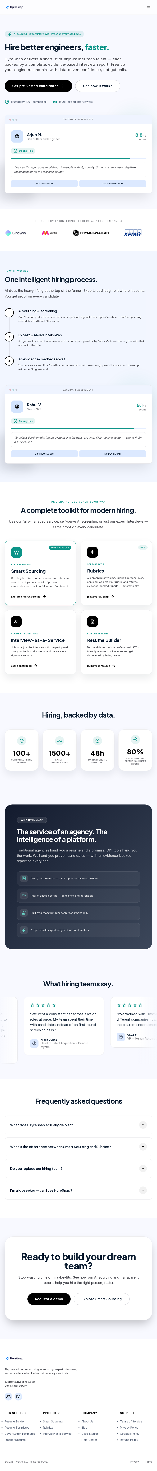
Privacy (134, 1461)
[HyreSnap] (15, 7)
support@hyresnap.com (20, 1381)
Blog (84, 1427)
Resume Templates (17, 1427)
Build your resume (101, 665)
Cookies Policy (129, 1433)
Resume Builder (15, 1421)
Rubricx (48, 1427)
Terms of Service (131, 1421)
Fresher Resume (15, 1439)
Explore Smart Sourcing (29, 596)
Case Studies (90, 1433)
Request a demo (49, 1299)
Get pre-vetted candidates (38, 86)
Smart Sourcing (53, 1421)
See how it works (97, 86)
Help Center (89, 1439)
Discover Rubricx (101, 596)
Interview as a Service (57, 1433)
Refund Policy (129, 1439)
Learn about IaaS (24, 665)
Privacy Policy (129, 1427)
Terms (148, 1461)
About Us (87, 1421)
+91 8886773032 (16, 1386)
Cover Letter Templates (20, 1433)
